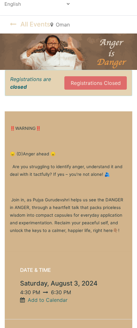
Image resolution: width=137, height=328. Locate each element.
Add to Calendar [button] (48, 300)
